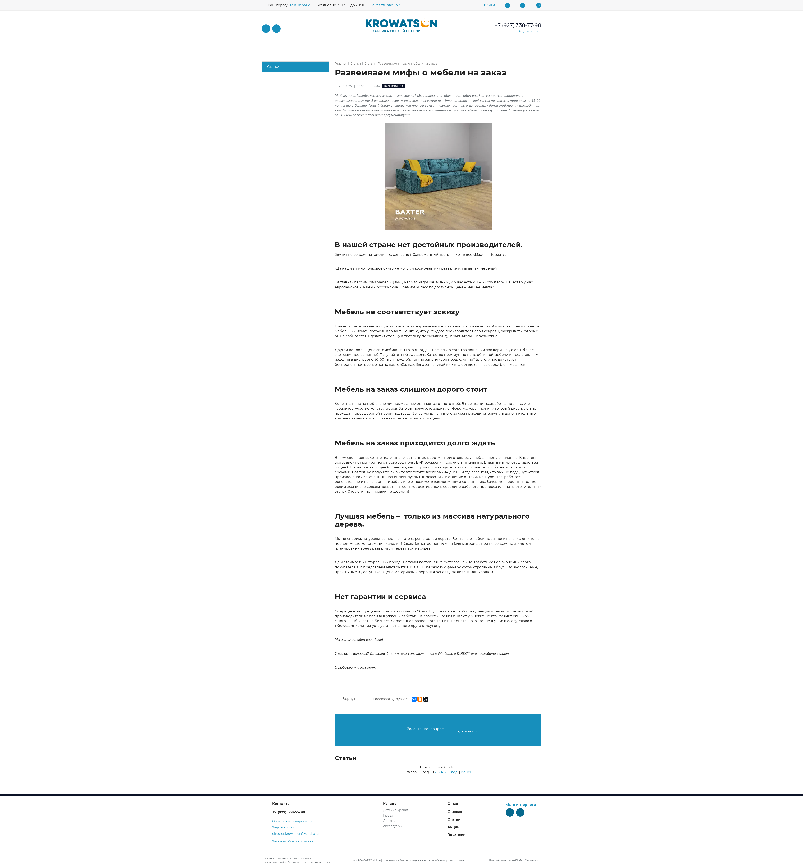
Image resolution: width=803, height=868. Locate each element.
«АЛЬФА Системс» (525, 860)
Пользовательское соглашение (288, 858)
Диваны (389, 821)
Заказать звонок (385, 5)
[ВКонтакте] (414, 699)
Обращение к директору (292, 821)
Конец (467, 772)
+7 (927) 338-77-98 (288, 812)
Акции (454, 827)
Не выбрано (299, 5)
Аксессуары (392, 826)
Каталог (390, 804)
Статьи (273, 67)
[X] (425, 699)
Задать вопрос (468, 731)
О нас (453, 804)
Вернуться (351, 699)
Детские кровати (397, 810)
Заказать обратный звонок (293, 841)
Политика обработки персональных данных (297, 862)
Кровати (390, 815)
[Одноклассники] (419, 699)
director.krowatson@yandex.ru (295, 834)
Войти (489, 5)
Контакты (281, 804)
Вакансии (456, 835)
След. (453, 772)
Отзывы (455, 811)
